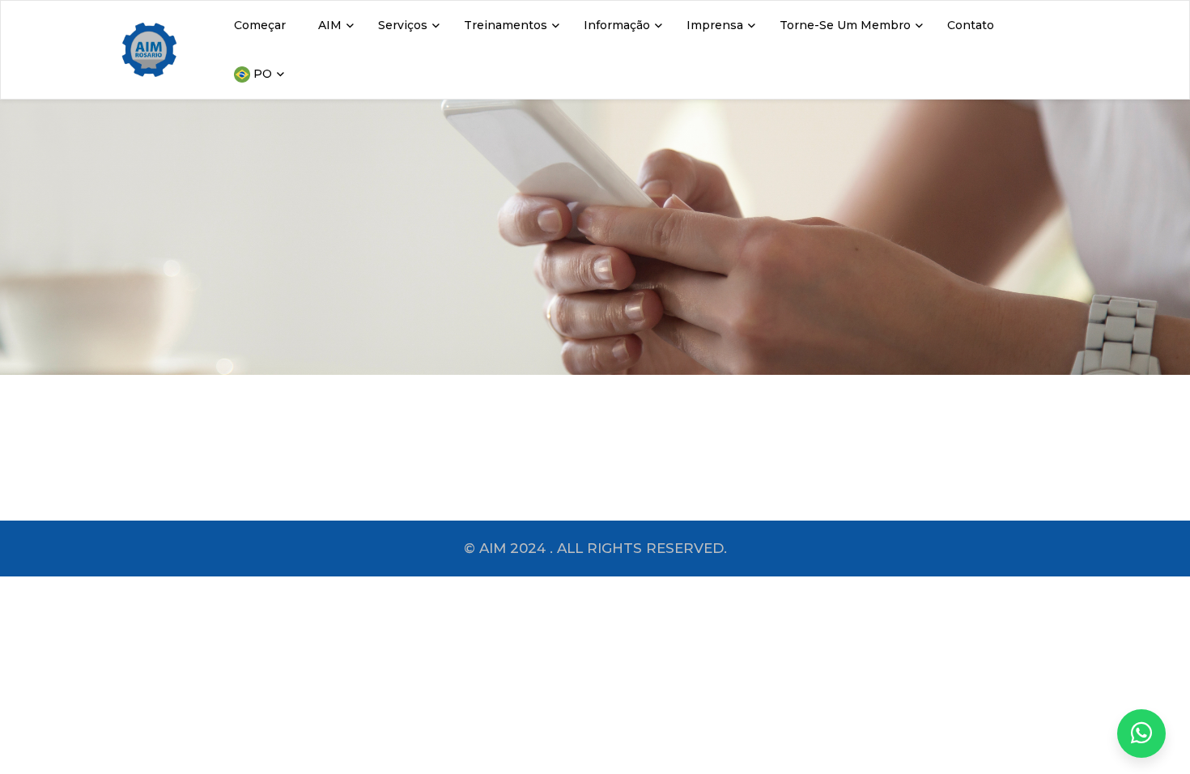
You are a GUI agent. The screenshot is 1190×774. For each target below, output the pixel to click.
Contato (970, 25)
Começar (260, 25)
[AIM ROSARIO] (1141, 733)
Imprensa (714, 25)
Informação (617, 25)
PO (261, 73)
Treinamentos (505, 25)
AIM (330, 25)
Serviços (402, 25)
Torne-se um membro (845, 25)
